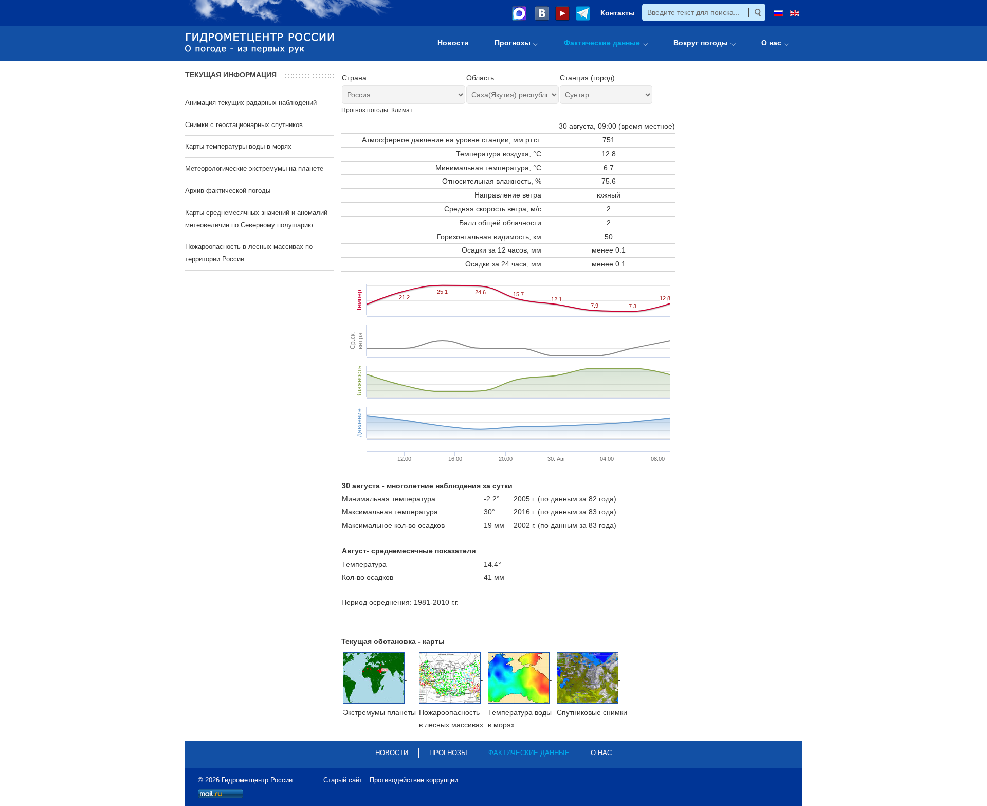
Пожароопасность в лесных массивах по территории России (249, 253)
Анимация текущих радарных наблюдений (251, 102)
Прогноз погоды (364, 110)
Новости (391, 753)
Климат (402, 110)
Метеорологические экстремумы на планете (254, 168)
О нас (601, 753)
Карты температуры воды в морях (238, 146)
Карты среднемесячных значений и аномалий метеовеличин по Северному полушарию (256, 219)
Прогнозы (448, 753)
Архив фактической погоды (227, 190)
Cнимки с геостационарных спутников (244, 125)
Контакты (617, 13)
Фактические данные (529, 753)
